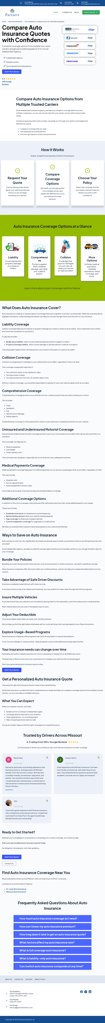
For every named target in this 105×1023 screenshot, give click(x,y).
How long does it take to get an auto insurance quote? (52, 934)
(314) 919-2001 (69, 4)
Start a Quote (89, 12)
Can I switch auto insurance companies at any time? (51, 966)
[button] (52, 918)
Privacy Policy (40, 979)
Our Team (29, 979)
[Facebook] (81, 991)
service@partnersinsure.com (90, 4)
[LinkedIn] (90, 991)
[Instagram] (85, 991)
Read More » (9, 790)
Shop (56, 12)
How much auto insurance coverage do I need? (48, 918)
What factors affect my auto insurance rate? (47, 942)
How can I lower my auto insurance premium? (47, 926)
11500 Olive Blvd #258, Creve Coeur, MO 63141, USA (41, 4)
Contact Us (67, 12)
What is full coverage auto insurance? (42, 950)
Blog (76, 12)
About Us (8, 979)
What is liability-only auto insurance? (42, 958)
